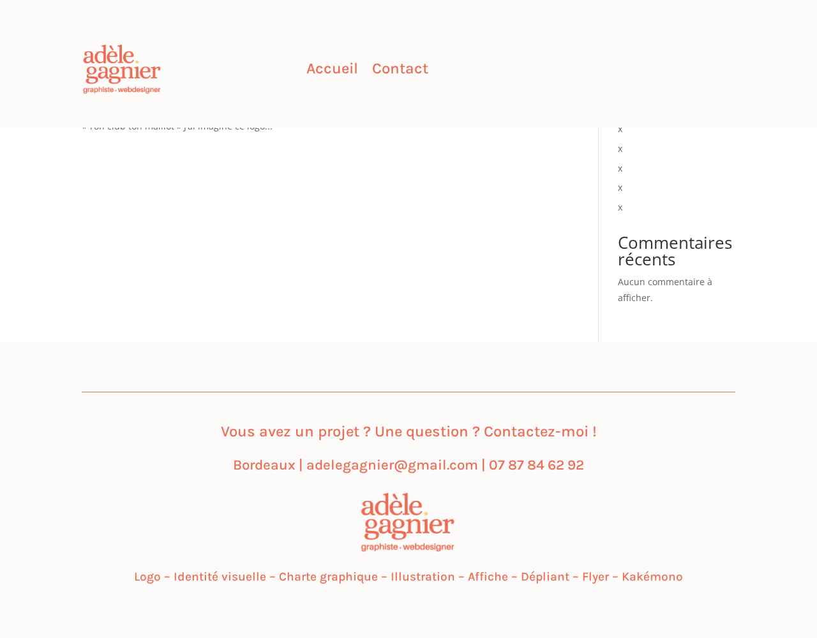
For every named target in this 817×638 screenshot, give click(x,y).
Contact (400, 70)
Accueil (332, 70)
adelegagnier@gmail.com (392, 464)
